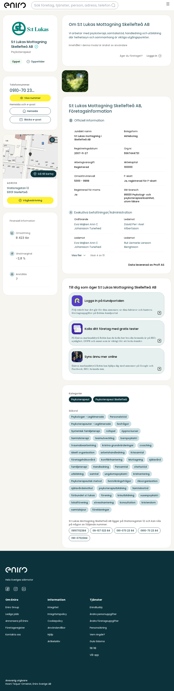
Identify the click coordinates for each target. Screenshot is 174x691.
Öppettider (38, 61)
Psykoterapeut (21, 52)
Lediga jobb (12, 614)
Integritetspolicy (57, 614)
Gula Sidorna (97, 641)
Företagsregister (15, 627)
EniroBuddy (96, 607)
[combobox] (72, 5)
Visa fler (77, 255)
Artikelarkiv (54, 641)
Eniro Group (12, 607)
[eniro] (15, 5)
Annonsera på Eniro (16, 621)
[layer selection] (52, 140)
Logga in (152, 55)
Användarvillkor (56, 627)
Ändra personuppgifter (103, 614)
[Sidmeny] (168, 4)
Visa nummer (32, 98)
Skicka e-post (32, 119)
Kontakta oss (13, 634)
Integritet (53, 607)
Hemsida (32, 111)
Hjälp (50, 634)
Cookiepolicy (55, 621)
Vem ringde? (97, 634)
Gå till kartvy (46, 174)
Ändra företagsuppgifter (104, 621)
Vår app (94, 655)
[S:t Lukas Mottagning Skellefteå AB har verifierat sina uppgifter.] (36, 47)
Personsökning (98, 627)
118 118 (93, 648)
